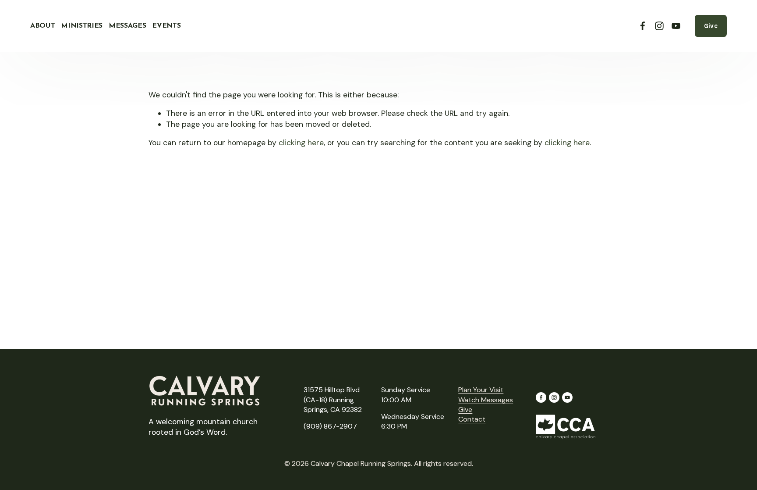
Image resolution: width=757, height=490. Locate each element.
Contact (471, 419)
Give (711, 26)
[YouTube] (676, 26)
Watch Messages (485, 399)
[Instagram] (659, 26)
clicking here (301, 142)
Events (166, 25)
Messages (127, 25)
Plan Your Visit (480, 389)
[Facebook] (642, 26)
